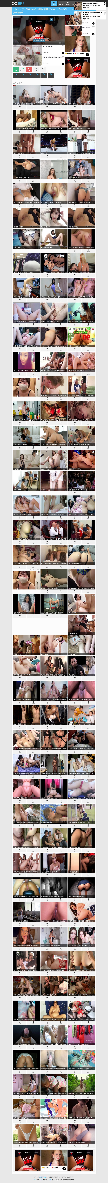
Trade (37, 1180)
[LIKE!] (16, 69)
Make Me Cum (86, 27)
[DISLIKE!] (29, 69)
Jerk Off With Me (47, 46)
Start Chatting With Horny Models (53, 57)
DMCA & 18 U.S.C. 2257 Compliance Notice (62, 1180)
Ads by (62, 159)
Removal (44, 1180)
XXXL (18, 3)
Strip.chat (46, 52)
